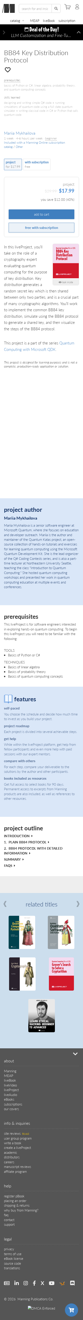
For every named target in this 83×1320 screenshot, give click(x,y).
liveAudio (10, 1094)
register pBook (14, 1196)
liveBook (49, 20)
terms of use (12, 1253)
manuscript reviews (17, 1166)
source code (12, 1263)
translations (12, 1268)
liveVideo (10, 1085)
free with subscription (41, 227)
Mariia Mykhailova (19, 133)
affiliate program (15, 1171)
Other (19, 147)
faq (6, 1214)
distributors (11, 1157)
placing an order (15, 1200)
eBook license (13, 1258)
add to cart (41, 214)
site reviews (16, 1133)
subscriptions (13, 1104)
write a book (12, 1142)
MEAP (34, 20)
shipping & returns (16, 1205)
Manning (10, 1071)
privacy (9, 1249)
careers (9, 1162)
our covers (11, 1108)
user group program (18, 1138)
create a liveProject (17, 1147)
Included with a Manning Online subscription (34, 142)
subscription (66, 20)
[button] (4, 32)
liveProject (11, 1089)
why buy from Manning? (21, 1210)
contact (9, 1219)
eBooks (9, 1099)
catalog (15, 20)
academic (10, 1152)
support (9, 1224)
